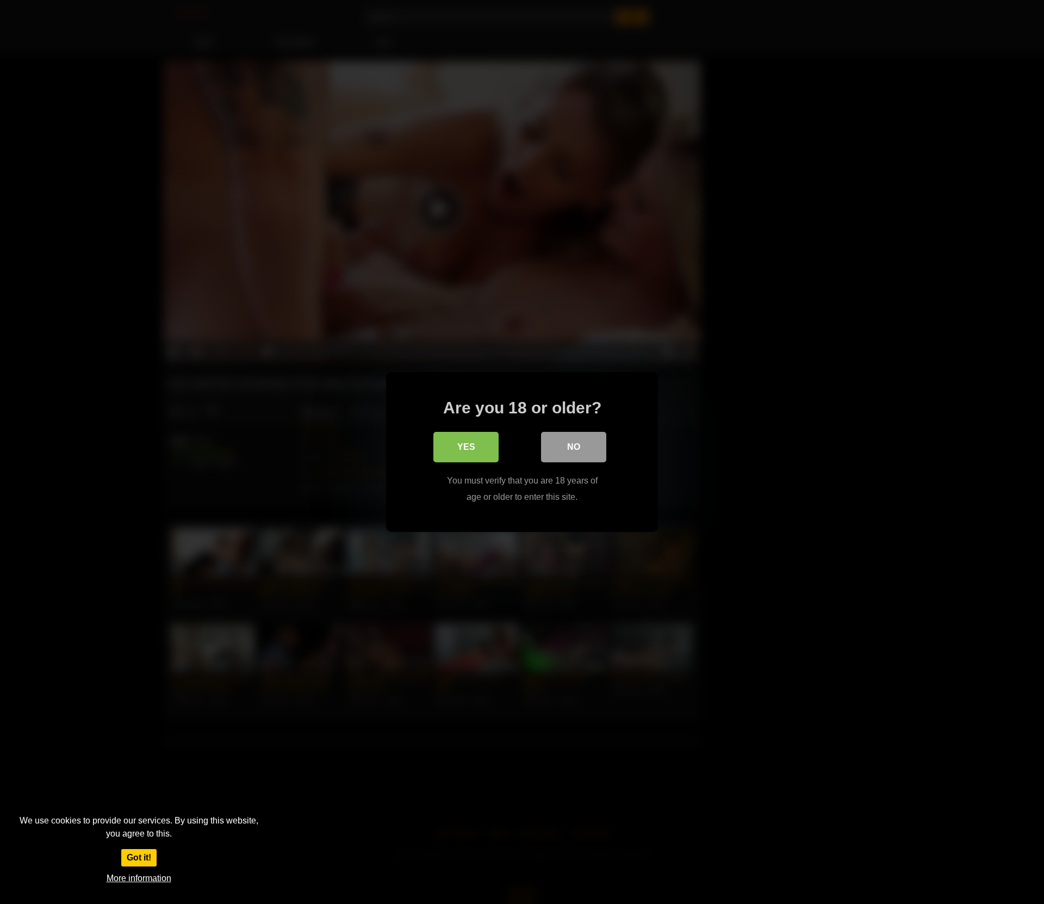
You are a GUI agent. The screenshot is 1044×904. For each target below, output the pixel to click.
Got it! (139, 857)
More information (139, 878)
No (573, 446)
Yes (466, 446)
